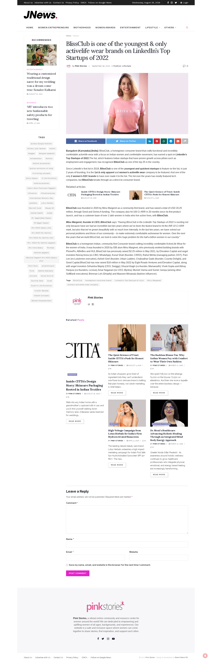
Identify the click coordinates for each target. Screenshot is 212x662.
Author (52, 149)
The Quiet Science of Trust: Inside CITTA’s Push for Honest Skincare (162, 193)
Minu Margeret (154, 280)
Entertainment (130, 27)
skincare (33, 276)
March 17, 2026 (176, 365)
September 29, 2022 (101, 66)
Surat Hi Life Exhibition (41, 286)
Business (31, 103)
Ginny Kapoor (32, 178)
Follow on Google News (100, 2)
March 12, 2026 (176, 444)
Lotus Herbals (47, 203)
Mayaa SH (49, 208)
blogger (31, 153)
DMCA (83, 2)
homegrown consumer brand (98, 280)
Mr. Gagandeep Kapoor (41, 218)
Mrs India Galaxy (36, 248)
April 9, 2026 (133, 441)
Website (133, 552)
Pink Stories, (80, 618)
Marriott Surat (35, 208)
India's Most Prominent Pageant (41, 188)
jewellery (33, 203)
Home (29, 27)
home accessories (41, 183)
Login (185, 2)
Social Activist (47, 276)
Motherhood (82, 27)
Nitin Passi (33, 266)
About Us (28, 2)
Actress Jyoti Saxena (36, 149)
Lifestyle (151, 27)
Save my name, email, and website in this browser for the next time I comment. (110, 565)
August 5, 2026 (152, 198)
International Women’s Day (41, 198)
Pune (32, 271)
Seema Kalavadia (45, 271)
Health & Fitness (161, 424)
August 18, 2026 (89, 198)
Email (70, 552)
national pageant (41, 253)
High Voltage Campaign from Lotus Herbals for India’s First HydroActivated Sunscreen (125, 433)
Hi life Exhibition (49, 178)
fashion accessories (41, 163)
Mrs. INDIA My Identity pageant (41, 243)
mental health (37, 213)
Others (169, 27)
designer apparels (47, 153)
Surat (49, 281)
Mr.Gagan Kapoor (41, 223)
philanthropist (48, 266)
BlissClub (77, 280)
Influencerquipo (48, 193)
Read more (75, 421)
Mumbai (50, 248)
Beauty (114, 424)
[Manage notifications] (205, 655)
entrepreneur (36, 158)
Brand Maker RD (181, 657)
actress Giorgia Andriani (41, 144)
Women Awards (105, 27)
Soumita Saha (37, 281)
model (49, 213)
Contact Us (58, 2)
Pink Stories (81, 66)
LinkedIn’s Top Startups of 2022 (129, 280)
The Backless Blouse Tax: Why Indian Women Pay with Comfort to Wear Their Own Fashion (168, 358)
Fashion (76, 36)
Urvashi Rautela (41, 291)
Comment (72, 503)
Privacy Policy (72, 2)
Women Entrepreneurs (53, 27)
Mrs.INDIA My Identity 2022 (41, 238)
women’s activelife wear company (82, 285)
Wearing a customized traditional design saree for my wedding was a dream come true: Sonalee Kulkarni (41, 82)
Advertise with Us (42, 2)
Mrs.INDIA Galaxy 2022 (41, 228)
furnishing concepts (41, 173)
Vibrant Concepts (41, 296)
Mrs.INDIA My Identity (41, 233)
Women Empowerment (41, 301)
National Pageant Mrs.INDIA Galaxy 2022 (41, 259)
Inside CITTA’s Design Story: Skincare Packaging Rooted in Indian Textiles (100, 193)
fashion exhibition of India (41, 168)
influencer (32, 193)
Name (70, 539)
